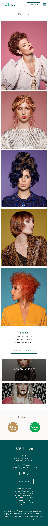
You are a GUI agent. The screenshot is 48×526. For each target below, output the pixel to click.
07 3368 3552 (24, 465)
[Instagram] (24, 473)
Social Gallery (24, 392)
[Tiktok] (28, 473)
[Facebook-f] (19, 473)
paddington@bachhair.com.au (24, 468)
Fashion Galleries (24, 369)
